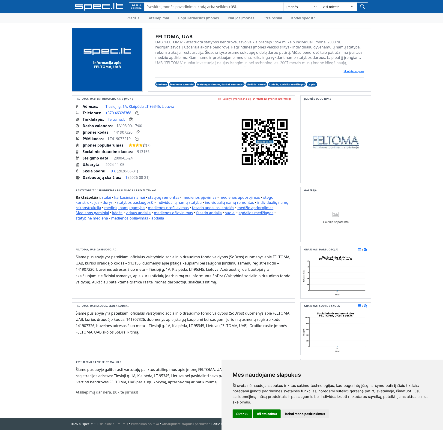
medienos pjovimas (199, 197)
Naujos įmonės (241, 18)
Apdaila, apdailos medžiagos (287, 84)
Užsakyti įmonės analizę (236, 98)
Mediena (161, 84)
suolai (230, 212)
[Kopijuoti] (137, 113)
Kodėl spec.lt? (303, 18)
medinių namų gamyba (124, 207)
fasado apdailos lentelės (213, 207)
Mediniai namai (256, 84)
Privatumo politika (145, 424)
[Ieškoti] (362, 6)
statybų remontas (163, 197)
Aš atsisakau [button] (267, 414)
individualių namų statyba (179, 202)
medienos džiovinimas (173, 212)
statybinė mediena (92, 218)
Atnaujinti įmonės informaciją (273, 98)
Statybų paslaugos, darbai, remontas (220, 84)
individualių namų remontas (229, 202)
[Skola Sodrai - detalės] (365, 305)
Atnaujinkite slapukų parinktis (185, 424)
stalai (106, 197)
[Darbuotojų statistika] (365, 249)
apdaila (157, 218)
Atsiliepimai (159, 18)
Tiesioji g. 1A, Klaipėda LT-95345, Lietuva (139, 106)
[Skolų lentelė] (359, 305)
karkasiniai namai (129, 197)
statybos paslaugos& (135, 202)
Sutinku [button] (242, 414)
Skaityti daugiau (354, 71)
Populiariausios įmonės (198, 18)
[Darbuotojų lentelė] (359, 249)
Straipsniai (272, 18)
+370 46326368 (118, 112)
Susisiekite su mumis (112, 424)
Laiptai (312, 84)
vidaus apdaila (138, 212)
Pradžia (133, 18)
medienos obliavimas (129, 218)
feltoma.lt (116, 119)
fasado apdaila (209, 212)
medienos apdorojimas (240, 197)
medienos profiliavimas (168, 207)
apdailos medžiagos (256, 212)
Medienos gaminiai (182, 84)
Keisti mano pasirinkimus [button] (305, 414)
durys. (108, 202)
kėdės (117, 212)
